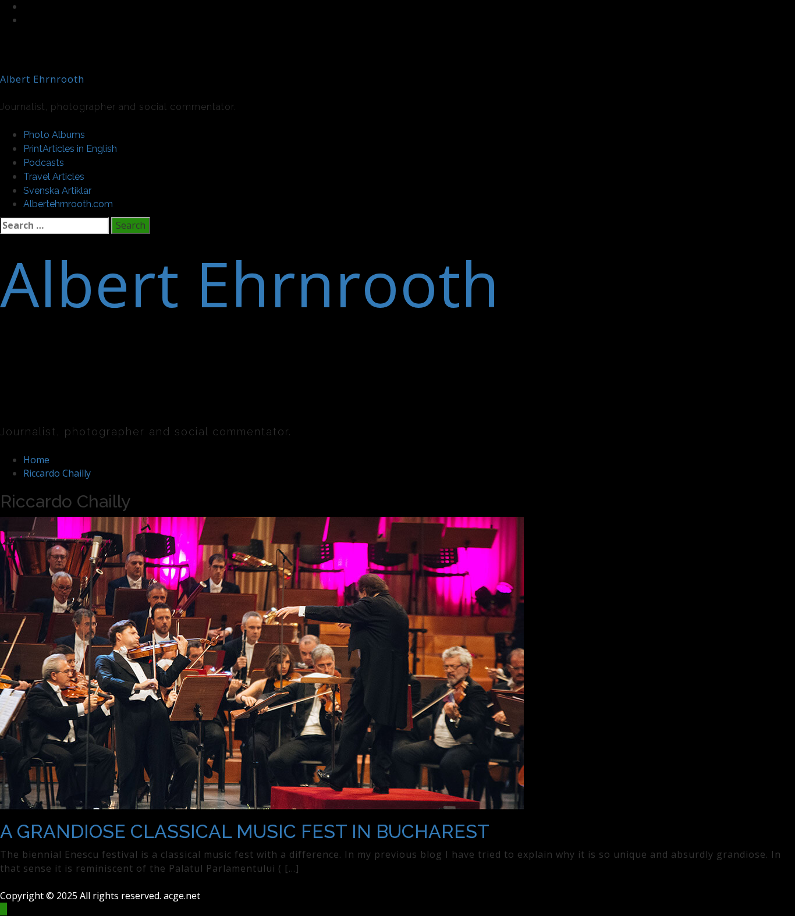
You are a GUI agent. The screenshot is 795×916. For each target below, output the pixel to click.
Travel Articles (53, 176)
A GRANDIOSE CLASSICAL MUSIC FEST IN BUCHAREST (244, 831)
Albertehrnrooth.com (68, 204)
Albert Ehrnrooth (42, 79)
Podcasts (43, 162)
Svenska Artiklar (57, 190)
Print (70, 148)
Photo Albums (54, 134)
